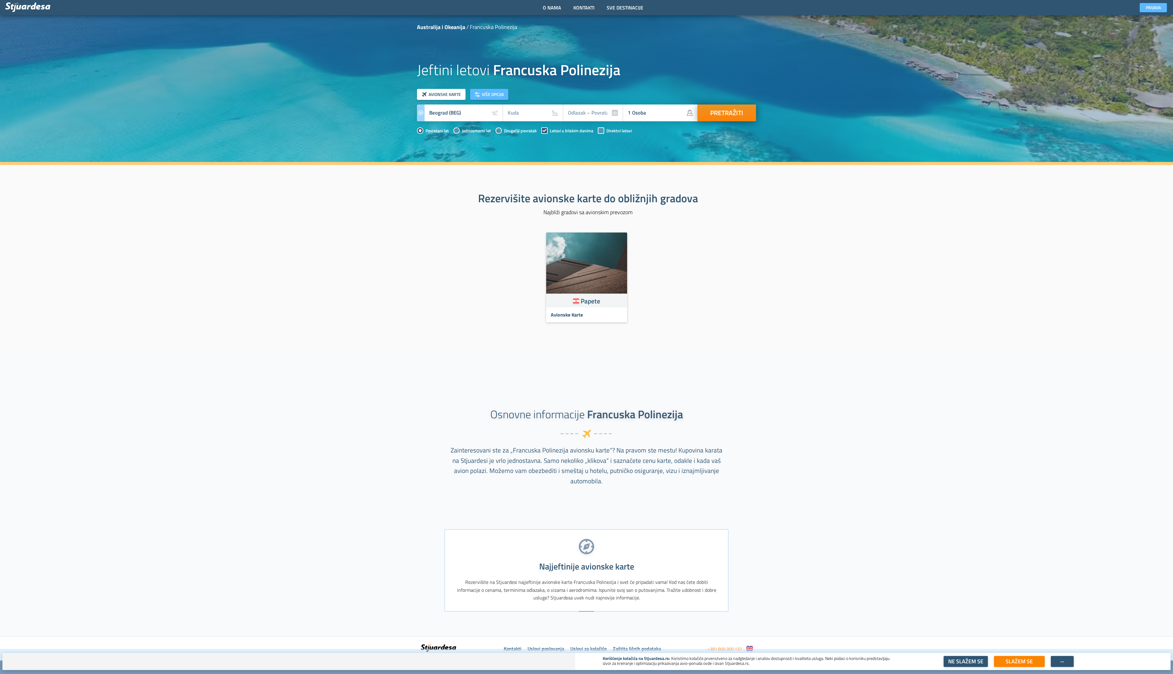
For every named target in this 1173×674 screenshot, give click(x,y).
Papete (590, 301)
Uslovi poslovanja (546, 648)
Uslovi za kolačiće (588, 648)
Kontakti (512, 648)
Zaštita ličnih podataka (637, 648)
